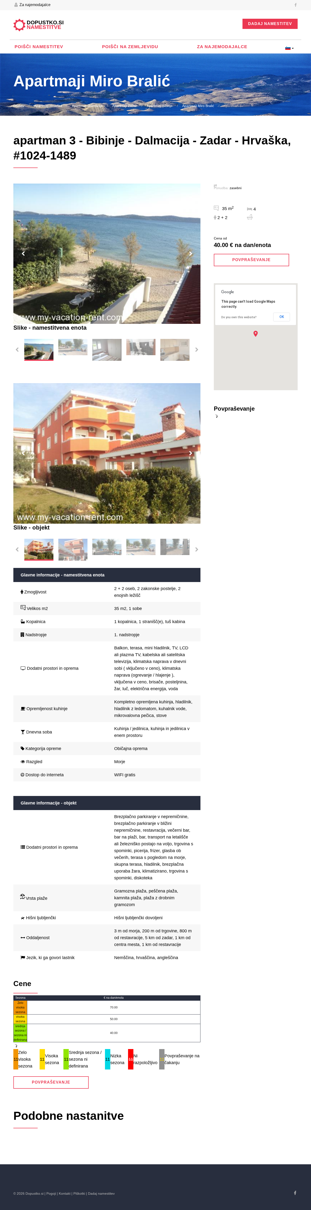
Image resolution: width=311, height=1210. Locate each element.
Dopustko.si (45, 25)
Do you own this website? (239, 317)
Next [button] (190, 253)
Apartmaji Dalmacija (87, 106)
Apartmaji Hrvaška (48, 106)
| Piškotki (78, 1193)
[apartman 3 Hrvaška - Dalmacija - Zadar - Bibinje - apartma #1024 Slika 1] (106, 254)
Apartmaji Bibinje (160, 106)
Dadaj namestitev (270, 24)
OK (281, 317)
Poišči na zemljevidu (130, 46)
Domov (18, 106)
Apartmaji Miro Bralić (198, 106)
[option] (106, 254)
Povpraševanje (51, 1082)
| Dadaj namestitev (100, 1193)
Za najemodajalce (34, 5)
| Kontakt (63, 1193)
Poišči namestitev (39, 46)
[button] (255, 334)
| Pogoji (50, 1193)
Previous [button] (23, 253)
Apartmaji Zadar (124, 106)
